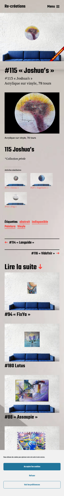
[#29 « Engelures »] (41, 179)
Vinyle (21, 227)
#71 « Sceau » (12, 187)
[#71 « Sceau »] (16, 179)
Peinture (10, 227)
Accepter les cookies (32, 466)
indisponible (40, 222)
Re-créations (15, 6)
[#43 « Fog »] (16, 198)
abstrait (25, 222)
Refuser (32, 475)
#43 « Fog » (10, 206)
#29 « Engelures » (39, 187)
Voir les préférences (32, 484)
